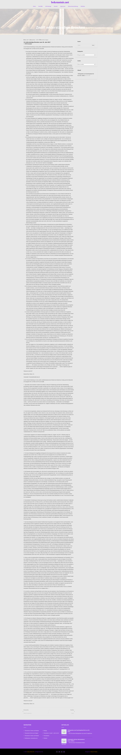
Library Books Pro (30, 751)
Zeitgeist (46, 39)
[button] (118, 1)
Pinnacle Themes (94, 751)
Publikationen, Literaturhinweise (31, 738)
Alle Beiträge (48, 6)
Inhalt (34, 6)
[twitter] (59, 752)
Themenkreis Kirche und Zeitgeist (31, 733)
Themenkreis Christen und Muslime (32, 730)
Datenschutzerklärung (73, 6)
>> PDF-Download (28, 43)
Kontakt (56, 6)
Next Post (69, 711)
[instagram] (62, 752)
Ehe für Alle (43, 39)
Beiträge (45, 730)
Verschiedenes (46, 735)
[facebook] (57, 752)
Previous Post (29, 711)
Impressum (62, 6)
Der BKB (40, 6)
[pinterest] (64, 752)
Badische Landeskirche (28, 713)
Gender (72, 713)
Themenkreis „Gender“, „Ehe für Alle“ (51, 733)
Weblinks (83, 6)
